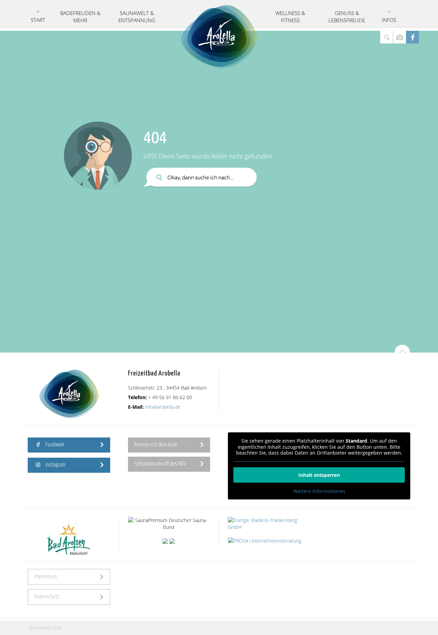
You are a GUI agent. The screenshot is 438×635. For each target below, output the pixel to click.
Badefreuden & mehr (80, 17)
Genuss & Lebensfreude (346, 17)
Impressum (45, 577)
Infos (389, 19)
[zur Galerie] (399, 37)
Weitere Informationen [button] (319, 491)
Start (38, 19)
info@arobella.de (162, 407)
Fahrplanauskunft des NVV (160, 464)
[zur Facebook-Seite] (412, 37)
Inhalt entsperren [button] (319, 475)
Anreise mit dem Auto (155, 445)
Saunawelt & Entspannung (136, 17)
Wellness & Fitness (290, 17)
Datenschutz (47, 597)
